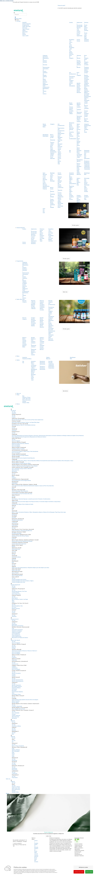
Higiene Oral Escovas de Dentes (78, 129)
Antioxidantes (72, 85)
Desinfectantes (53, 152)
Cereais (51, 203)
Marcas (18, 404)
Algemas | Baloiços (33, 371)
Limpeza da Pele (52, 155)
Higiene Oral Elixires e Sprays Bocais (52, 501)
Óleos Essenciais (86, 120)
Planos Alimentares (26, 400)
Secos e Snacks (86, 183)
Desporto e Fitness (26, 397)
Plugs (78, 167)
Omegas (20, 699)
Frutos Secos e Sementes (45, 184)
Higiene (70, 178)
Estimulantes (87, 163)
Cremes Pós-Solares (59, 160)
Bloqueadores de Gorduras (23, 435)
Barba (59, 136)
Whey (85, 37)
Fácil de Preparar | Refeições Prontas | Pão (60, 176)
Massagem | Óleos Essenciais (60, 139)
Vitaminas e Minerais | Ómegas (79, 58)
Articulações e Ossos (86, 101)
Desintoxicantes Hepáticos (87, 97)
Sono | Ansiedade (86, 113)
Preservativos (87, 167)
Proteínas (45, 187)
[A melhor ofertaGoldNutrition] (78, 210)
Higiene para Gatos (70, 193)
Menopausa (71, 122)
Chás (13, 628)
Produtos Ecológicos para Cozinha (19, 579)
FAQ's (35, 852)
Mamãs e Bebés (71, 113)
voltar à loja (48, 836)
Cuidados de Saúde (29, 504)
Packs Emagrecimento (46, 86)
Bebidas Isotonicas (71, 53)
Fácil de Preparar (59, 185)
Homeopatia (86, 93)
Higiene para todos (70, 181)
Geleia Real (14, 660)
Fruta (44, 181)
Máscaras (79, 174)
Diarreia (20, 709)
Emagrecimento (25, 25)
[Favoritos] (15, 17)
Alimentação (25, 31)
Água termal (51, 147)
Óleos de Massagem (16, 491)
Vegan (85, 38)
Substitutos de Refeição (62, 435)
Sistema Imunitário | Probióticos (42, 305)
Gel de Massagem (79, 165)
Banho (70, 124)
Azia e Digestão (15, 709)
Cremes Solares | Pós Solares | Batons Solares (59, 151)
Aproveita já (65, 391)
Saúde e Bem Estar (26, 26)
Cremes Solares (59, 156)
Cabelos (78, 173)
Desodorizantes (87, 125)
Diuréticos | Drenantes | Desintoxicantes (46, 64)
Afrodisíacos (86, 162)
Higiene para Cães (70, 189)
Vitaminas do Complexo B (17, 650)
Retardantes (86, 150)
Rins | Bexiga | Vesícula (86, 88)
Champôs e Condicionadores (44, 499)
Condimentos (60, 196)
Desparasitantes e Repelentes (26, 567)
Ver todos (18, 21)
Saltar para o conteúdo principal (6, 0)
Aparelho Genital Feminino (79, 87)
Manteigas (52, 181)
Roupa (78, 169)
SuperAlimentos (46, 186)
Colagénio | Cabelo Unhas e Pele (71, 82)
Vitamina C (34, 650)
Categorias (45, 55)
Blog (23, 396)
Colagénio (52, 124)
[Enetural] (20, 838)
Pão (58, 183)
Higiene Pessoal (25, 29)
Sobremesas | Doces (60, 204)
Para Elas (85, 154)
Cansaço (86, 115)
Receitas (24, 401)
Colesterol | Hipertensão (17, 466)
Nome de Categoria (24, 301)
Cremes (78, 39)
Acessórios (86, 39)
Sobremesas (60, 206)
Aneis (78, 170)
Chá (43, 211)
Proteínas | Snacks (42, 229)
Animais (24, 34)
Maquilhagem (45, 134)
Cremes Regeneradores (61, 132)
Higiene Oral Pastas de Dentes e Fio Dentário (35, 501)
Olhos (85, 99)
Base (85, 174)
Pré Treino (70, 51)
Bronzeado (86, 95)
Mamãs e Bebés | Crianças (24, 339)
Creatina (71, 22)
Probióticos (86, 68)
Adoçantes (60, 195)
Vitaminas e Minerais (33, 308)
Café (44, 212)
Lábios (51, 149)
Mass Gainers (85, 27)
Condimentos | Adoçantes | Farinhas (60, 190)
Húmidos (86, 191)
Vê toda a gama (75, 225)
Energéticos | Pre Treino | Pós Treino (71, 42)
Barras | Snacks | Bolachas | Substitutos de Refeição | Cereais (52, 193)
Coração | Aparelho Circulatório (86, 74)
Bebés (44, 126)
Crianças (71, 108)
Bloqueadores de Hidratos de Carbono (46, 91)
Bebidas (59, 202)
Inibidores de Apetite (24, 282)
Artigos (17, 394)
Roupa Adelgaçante (45, 84)
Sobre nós (18, 393)
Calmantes (27, 699)
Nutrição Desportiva (26, 23)
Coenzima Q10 (15, 451)
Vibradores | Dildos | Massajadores (34, 368)
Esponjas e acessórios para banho (71, 132)
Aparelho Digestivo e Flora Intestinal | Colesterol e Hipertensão (33, 341)
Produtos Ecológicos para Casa (18, 582)
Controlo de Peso (78, 32)
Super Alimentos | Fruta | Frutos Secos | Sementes (45, 176)
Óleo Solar (59, 163)
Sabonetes (52, 158)
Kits (70, 150)
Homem (59, 134)
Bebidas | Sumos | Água (59, 199)
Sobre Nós (35, 859)
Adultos (24, 30)
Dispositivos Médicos (86, 91)
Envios (35, 857)
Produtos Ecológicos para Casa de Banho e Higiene (79, 199)
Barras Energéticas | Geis (71, 48)
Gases (23, 709)
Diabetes (86, 82)
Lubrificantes (87, 165)
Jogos (78, 171)
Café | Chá (44, 209)
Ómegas (78, 63)
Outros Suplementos (79, 35)
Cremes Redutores (45, 81)
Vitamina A (30, 650)
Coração (86, 80)
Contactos (36, 861)
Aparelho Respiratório (86, 85)
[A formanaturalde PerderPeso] (74, 273)
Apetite (13, 699)
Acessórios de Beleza (26, 358)
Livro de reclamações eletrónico (37, 855)
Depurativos (45, 56)
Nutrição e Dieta (25, 402)
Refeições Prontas (60, 181)
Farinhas (59, 194)
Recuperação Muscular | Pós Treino (34, 234)
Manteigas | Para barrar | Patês (52, 175)
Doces (59, 207)
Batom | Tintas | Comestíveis (79, 153)
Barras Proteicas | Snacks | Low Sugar (86, 32)
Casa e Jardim (25, 35)
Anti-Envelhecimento (61, 130)
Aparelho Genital (79, 84)
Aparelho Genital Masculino (79, 91)
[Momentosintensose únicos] (74, 372)
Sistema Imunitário (86, 70)
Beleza (23, 33)
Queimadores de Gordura (51, 435)
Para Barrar (51, 179)
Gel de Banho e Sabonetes (71, 127)
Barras (51, 202)
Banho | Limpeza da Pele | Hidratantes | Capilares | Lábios (52, 139)
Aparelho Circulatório (86, 78)
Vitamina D (25, 650)
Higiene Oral (78, 124)
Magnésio (79, 62)
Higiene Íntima (85, 127)
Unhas (51, 145)
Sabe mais (65, 292)
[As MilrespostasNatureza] (74, 311)
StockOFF (24, 22)
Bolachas (52, 200)
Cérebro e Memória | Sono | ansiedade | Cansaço (86, 107)
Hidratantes (52, 150)
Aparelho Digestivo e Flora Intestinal (79, 119)
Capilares (52, 153)
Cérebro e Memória (42, 348)
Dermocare (24, 27)
